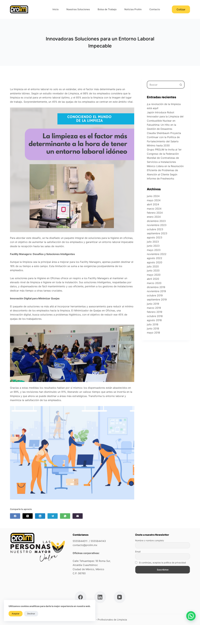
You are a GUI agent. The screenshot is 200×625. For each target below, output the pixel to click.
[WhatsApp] (65, 516)
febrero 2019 (154, 311)
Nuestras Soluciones (78, 9)
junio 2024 (153, 196)
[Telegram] (53, 516)
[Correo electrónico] (77, 516)
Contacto (154, 9)
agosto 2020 (154, 262)
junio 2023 (153, 245)
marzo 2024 (154, 208)
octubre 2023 (155, 229)
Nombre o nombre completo (149, 540)
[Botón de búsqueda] (180, 84)
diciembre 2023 (156, 221)
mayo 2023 (153, 250)
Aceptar (15, 613)
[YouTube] (119, 597)
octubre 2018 (155, 316)
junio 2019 (153, 303)
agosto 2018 (154, 320)
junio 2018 (153, 328)
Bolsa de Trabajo (107, 9)
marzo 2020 (154, 283)
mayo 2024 (153, 200)
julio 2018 (152, 324)
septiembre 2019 (157, 299)
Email (137, 551)
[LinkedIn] (40, 516)
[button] (191, 616)
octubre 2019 (155, 295)
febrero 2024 (155, 212)
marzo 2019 (154, 307)
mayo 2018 (153, 332)
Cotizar (181, 9)
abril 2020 (153, 278)
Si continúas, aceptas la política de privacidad (162, 562)
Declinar (31, 613)
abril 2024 (153, 204)
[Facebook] (15, 516)
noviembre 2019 (156, 291)
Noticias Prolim (133, 9)
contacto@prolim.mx (85, 545)
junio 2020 (153, 270)
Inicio (55, 9)
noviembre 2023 (156, 225)
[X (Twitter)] (27, 516)
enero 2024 (154, 216)
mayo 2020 (153, 274)
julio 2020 (153, 266)
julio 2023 (153, 241)
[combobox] (162, 85)
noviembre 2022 (156, 254)
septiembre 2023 (157, 233)
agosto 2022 (154, 258)
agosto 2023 (154, 237)
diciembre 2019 (156, 287)
